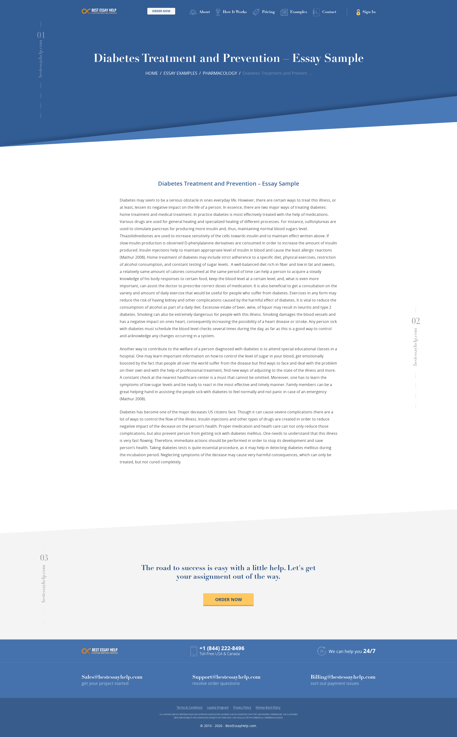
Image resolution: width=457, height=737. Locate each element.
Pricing (268, 12)
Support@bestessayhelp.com (226, 677)
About (204, 12)
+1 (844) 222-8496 (221, 648)
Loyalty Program (218, 707)
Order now (228, 600)
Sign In (369, 12)
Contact (329, 12)
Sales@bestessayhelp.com (112, 677)
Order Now (161, 11)
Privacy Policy (242, 707)
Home (151, 73)
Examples (298, 12)
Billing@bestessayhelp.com (343, 677)
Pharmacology (220, 73)
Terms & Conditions (190, 707)
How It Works (235, 12)
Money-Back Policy (268, 707)
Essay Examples (180, 73)
